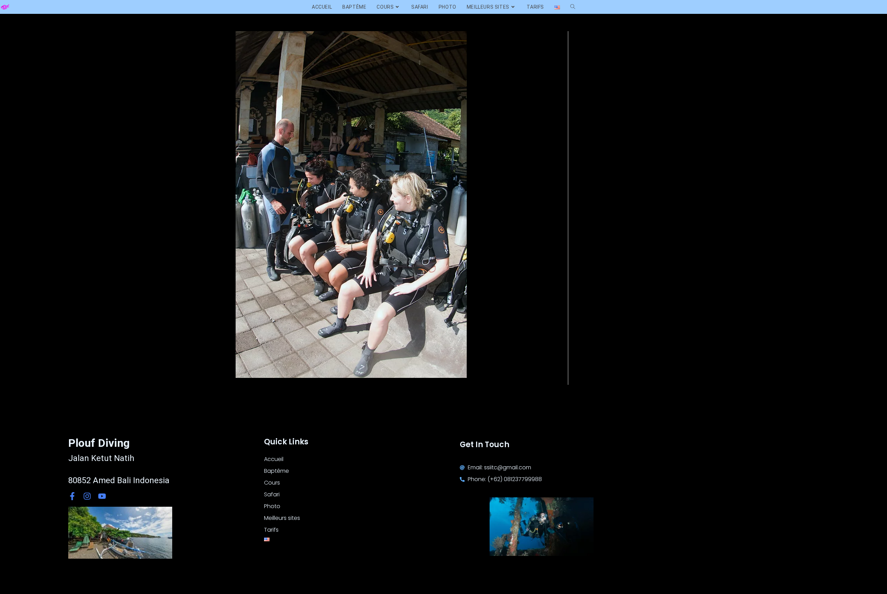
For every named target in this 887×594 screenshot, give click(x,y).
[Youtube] (102, 496)
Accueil (273, 459)
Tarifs (271, 530)
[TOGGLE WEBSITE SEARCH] (572, 7)
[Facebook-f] (72, 496)
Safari (272, 494)
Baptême (276, 471)
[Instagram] (87, 496)
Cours (272, 483)
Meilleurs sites (282, 518)
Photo (272, 506)
